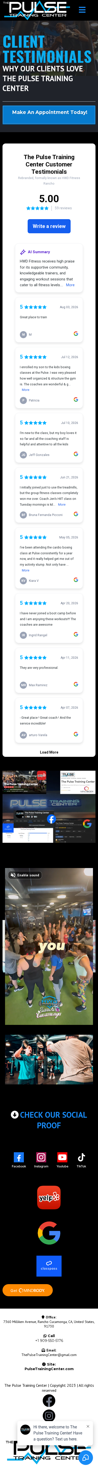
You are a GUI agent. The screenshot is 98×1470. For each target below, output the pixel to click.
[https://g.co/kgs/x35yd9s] (49, 1233)
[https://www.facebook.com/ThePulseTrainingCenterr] (49, 1400)
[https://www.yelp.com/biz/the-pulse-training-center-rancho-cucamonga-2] (49, 1197)
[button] (82, 10)
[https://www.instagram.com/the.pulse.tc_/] (49, 1415)
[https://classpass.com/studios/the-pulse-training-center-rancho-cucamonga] (49, 1266)
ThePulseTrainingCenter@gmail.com (49, 1354)
